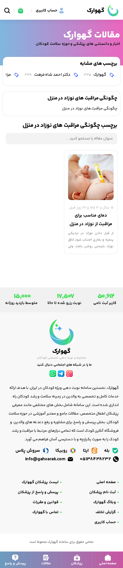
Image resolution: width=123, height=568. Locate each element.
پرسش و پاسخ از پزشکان (38, 492)
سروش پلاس (28, 450)
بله (107, 450)
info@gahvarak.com (45, 459)
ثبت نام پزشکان (102, 492)
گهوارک (95, 74)
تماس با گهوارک (45, 512)
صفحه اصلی (106, 482)
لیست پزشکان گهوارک (40, 482)
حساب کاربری (105, 522)
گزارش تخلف (106, 512)
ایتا (86, 450)
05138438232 (96, 459)
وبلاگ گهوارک (104, 502)
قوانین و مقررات (46, 502)
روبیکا (61, 450)
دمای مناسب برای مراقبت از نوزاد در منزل (91, 220)
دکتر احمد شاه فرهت (48, 74)
